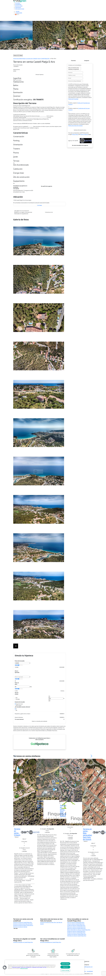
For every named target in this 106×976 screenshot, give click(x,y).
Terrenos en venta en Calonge (20, 927)
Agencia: (70, 140)
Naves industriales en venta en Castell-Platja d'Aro (78, 929)
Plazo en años (17, 683)
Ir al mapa (39, 205)
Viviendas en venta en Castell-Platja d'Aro (76, 935)
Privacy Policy (75, 134)
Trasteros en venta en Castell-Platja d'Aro (76, 934)
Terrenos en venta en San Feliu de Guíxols (23, 924)
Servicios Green (18, 6)
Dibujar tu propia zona (27, 58)
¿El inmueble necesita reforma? (22, 707)
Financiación (18, 7)
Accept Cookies (65, 963)
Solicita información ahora (80, 130)
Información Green (19, 9)
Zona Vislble (19, 58)
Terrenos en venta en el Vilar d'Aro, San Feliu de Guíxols (51, 923)
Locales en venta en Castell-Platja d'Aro (76, 925)
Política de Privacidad (73, 99)
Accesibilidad (90, 971)
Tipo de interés (16, 693)
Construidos (24, 841)
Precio (24, 849)
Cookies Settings (65, 970)
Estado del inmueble (20, 702)
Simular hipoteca (39, 74)
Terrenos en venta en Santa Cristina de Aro (23, 925)
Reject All (65, 967)
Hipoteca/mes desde (16, 70)
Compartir (86, 60)
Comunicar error (49, 212)
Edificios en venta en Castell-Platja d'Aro (76, 928)
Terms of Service (84, 134)
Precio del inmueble (17, 65)
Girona (39, 58)
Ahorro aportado (17, 671)
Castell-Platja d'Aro (45, 58)
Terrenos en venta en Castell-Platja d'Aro (22, 922)
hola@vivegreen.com (88, 966)
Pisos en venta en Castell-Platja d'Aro (75, 922)
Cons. (27, 848)
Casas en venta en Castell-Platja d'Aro (75, 924)
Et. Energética (22, 848)
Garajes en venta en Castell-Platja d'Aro (76, 931)
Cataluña (35, 58)
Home (14, 58)
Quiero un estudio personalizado (39, 721)
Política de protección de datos (75, 125)
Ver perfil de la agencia (46, 186)
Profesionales (19, 12)
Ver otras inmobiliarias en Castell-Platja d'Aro (50, 942)
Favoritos (73, 60)
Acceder (17, 11)
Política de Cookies (24, 968)
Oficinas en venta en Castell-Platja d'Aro (76, 927)
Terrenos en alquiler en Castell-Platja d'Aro (23, 942)
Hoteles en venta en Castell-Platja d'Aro (76, 932)
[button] (1, 36)
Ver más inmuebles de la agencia (80, 145)
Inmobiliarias (18, 4)
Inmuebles (17, 3)
